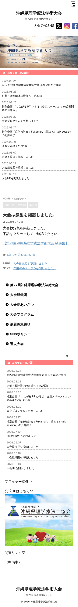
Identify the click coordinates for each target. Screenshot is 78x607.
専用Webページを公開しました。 (34, 268)
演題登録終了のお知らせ (16, 146)
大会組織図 (18, 295)
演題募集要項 (20, 324)
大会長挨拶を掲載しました (18, 156)
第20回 (22, 254)
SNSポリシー (20, 334)
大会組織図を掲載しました (18, 167)
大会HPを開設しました (15, 178)
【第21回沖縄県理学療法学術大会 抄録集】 (36, 243)
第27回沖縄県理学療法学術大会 (34, 285)
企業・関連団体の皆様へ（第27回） (23, 95)
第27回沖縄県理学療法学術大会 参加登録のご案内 (31, 84)
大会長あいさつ (22, 305)
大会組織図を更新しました (30, 263)
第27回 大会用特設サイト (39, 595)
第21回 (31, 254)
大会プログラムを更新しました (20, 120)
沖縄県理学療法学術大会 (39, 13)
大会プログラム (22, 314)
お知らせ (11, 254)
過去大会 (17, 344)
